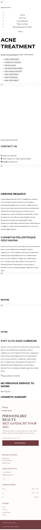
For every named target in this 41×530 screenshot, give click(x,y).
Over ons (4, 509)
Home (3, 55)
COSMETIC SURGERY (13, 62)
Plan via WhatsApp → (20, 443)
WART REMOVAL (11, 77)
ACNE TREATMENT (12, 59)
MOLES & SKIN (10, 65)
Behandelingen (6, 512)
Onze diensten (12, 55)
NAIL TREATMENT (12, 74)
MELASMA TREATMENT (14, 68)
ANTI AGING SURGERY (13, 71)
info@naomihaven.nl (7, 475)
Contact (4, 515)
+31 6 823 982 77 (6, 472)
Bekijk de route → (6, 463)
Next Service (5, 391)
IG (4, 479)
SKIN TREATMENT (12, 80)
